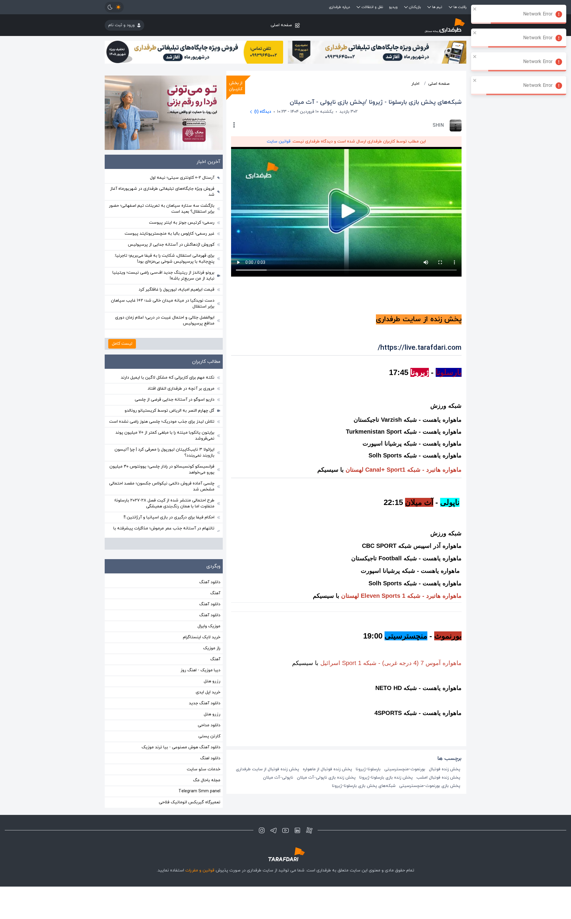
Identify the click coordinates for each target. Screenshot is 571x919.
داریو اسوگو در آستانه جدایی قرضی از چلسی (174, 399)
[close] (475, 9)
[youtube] (285, 830)
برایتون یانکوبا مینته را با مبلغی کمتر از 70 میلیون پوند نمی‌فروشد (164, 435)
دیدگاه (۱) (262, 112)
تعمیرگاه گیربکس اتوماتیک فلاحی (189, 802)
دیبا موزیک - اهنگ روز (200, 670)
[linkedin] (297, 830)
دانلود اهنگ (210, 758)
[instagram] (261, 830)
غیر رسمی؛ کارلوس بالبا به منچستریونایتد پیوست (169, 233)
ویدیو (393, 7)
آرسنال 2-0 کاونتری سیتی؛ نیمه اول (182, 178)
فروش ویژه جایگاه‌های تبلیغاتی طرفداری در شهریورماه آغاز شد (162, 191)
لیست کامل (122, 343)
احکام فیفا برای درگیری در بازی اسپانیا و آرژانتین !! (169, 517)
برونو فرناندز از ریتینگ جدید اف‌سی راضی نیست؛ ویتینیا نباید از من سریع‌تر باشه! (163, 275)
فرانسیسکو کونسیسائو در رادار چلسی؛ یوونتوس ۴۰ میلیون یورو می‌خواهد (161, 469)
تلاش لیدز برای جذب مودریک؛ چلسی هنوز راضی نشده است (161, 421)
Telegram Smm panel (199, 791)
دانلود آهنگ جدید (204, 703)
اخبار (415, 84)
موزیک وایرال (208, 626)
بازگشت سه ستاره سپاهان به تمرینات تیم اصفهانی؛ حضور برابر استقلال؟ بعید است (161, 208)
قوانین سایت (279, 141)
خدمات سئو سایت (203, 769)
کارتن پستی (209, 736)
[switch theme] (114, 7)
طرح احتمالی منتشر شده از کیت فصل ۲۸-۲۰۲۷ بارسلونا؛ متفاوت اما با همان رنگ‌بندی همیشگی (164, 503)
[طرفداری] (406, 25)
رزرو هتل (212, 681)
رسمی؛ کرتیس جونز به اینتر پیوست (181, 222)
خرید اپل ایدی (208, 692)
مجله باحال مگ (206, 780)
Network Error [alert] (538, 14)
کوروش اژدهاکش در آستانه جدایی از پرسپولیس (171, 244)
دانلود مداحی (209, 725)
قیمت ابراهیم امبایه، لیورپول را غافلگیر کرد (176, 289)
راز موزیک (211, 648)
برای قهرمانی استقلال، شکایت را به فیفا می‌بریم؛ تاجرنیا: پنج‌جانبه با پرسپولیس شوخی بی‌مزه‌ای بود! (164, 258)
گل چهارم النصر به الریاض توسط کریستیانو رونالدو (169, 410)
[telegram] (273, 830)
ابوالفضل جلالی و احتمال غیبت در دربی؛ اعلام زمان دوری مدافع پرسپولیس (164, 320)
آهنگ (215, 593)
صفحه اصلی (281, 25)
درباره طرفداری (339, 7)
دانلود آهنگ (209, 582)
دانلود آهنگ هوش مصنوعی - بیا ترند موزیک (181, 747)
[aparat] (309, 830)
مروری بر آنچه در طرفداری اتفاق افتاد (181, 388)
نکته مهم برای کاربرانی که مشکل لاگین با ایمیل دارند (167, 377)
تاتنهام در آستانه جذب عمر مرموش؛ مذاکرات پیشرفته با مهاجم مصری (163, 531)
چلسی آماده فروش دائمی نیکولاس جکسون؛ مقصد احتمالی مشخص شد (161, 486)
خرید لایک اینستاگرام (201, 637)
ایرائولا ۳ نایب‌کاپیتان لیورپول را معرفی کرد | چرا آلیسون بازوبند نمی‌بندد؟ (164, 452)
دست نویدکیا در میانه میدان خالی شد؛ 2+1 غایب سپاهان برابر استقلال (162, 303)
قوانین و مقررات (199, 870)
